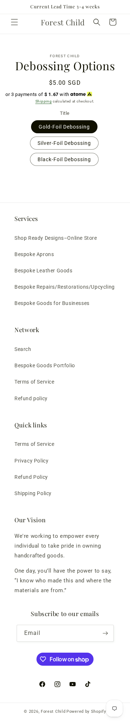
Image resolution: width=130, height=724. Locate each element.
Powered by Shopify (86, 711)
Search (22, 349)
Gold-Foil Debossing (64, 127)
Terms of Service (34, 382)
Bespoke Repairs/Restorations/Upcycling (64, 287)
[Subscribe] (105, 633)
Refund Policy (31, 477)
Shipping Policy (33, 493)
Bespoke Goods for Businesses (52, 303)
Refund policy (31, 398)
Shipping (43, 101)
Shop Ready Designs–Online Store (55, 238)
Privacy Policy (31, 461)
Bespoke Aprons (34, 254)
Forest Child (53, 711)
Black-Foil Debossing (64, 159)
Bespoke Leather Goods (43, 270)
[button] (14, 22)
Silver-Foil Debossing (64, 143)
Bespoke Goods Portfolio (44, 365)
